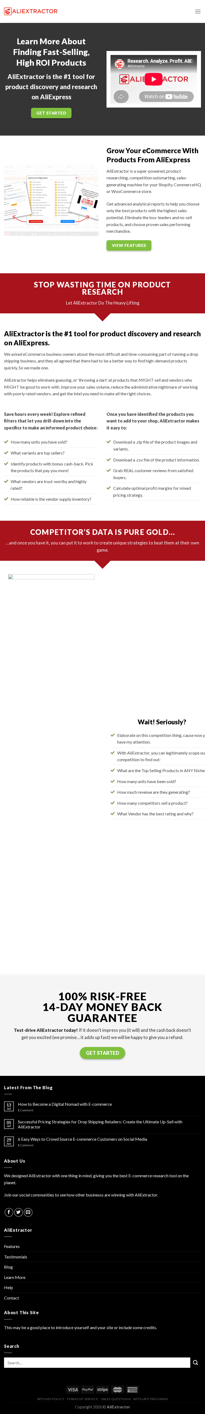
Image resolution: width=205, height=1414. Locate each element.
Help (8, 1287)
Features (12, 1246)
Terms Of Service (82, 1399)
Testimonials (15, 1256)
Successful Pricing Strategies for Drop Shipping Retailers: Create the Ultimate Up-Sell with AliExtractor (100, 1124)
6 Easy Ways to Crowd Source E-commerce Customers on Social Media (82, 1139)
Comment (25, 1110)
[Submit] (195, 1362)
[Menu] (198, 11)
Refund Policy (50, 1399)
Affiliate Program (150, 1399)
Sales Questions (116, 1399)
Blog (8, 1266)
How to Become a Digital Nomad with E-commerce (65, 1104)
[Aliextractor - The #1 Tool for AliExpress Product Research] (30, 11)
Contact (11, 1297)
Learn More (14, 1277)
